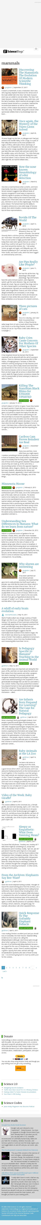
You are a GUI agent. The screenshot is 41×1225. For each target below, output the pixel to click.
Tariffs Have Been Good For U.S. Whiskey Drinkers (21, 1090)
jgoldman (5, 666)
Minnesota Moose (13, 483)
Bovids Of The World (27, 219)
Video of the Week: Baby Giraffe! (17, 796)
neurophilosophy (11, 615)
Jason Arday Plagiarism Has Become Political (19, 1106)
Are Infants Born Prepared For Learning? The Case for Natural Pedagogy (28, 706)
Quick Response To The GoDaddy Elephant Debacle (29, 918)
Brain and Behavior (8, 717)
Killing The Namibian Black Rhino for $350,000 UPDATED (29, 391)
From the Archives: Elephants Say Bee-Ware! (20, 876)
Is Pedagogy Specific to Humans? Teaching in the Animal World (29, 654)
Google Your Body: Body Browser (14, 1125)
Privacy (34, 1207)
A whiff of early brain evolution (15, 610)
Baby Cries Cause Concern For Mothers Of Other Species (28, 342)
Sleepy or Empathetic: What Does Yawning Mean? (29, 831)
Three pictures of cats (28, 308)
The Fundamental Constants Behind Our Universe (20, 1150)
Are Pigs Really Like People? (28, 263)
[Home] (14, 52)
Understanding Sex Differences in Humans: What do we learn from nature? (20, 524)
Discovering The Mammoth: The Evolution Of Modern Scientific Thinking (29, 76)
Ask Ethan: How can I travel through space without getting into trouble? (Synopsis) (20, 1173)
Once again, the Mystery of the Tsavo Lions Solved (28, 125)
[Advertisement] (20, 24)
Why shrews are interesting (29, 565)
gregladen (8, 87)
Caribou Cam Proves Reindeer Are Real (29, 439)
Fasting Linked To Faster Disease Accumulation (20, 1092)
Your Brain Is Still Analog (12, 1094)
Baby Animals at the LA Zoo (28, 752)
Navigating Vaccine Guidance (13, 1088)
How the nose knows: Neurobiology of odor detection (27, 172)
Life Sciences (23, 401)
